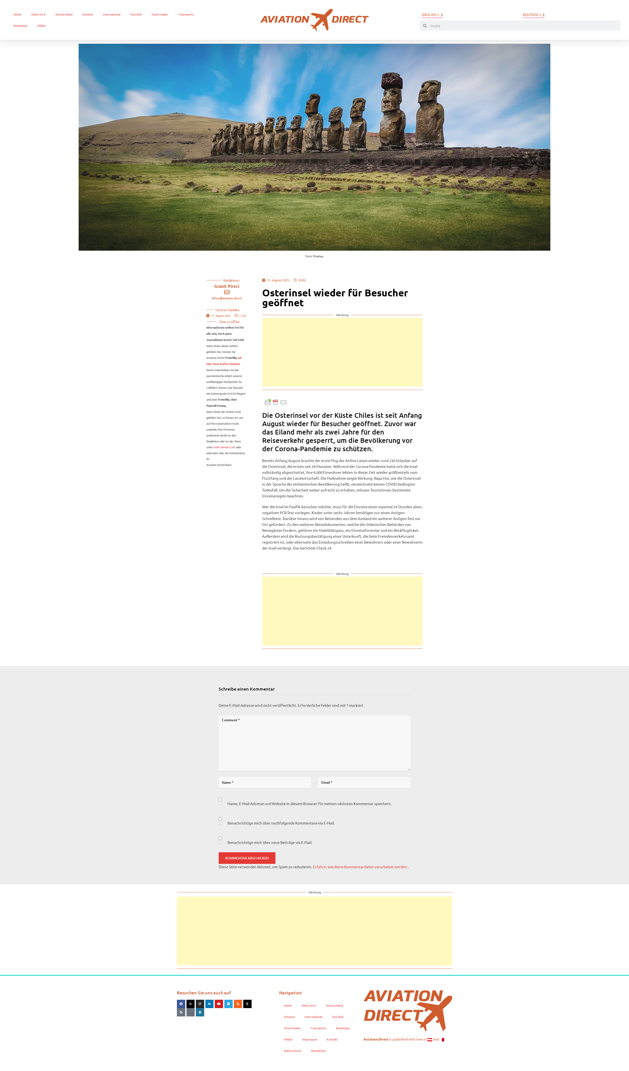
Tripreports (186, 14)
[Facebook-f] (181, 1004)
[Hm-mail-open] (190, 1012)
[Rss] (238, 1004)
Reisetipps (21, 26)
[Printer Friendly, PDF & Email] (275, 401)
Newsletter (318, 1051)
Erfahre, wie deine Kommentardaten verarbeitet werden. (360, 866)
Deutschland (64, 14)
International (111, 14)
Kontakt (332, 1039)
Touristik (136, 14)
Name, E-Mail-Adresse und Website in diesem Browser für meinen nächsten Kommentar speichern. (310, 803)
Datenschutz (292, 1051)
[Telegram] (228, 1004)
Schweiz (87, 14)
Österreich (38, 14)
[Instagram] (200, 1004)
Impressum (309, 1039)
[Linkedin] (209, 1004)
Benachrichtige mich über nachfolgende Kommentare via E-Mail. (281, 823)
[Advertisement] (342, 352)
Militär (41, 26)
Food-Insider (160, 14)
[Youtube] (219, 1004)
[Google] (181, 1012)
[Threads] (247, 1004)
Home (17, 14)
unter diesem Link (224, 447)
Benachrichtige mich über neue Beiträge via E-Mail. (270, 842)
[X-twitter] (190, 1004)
